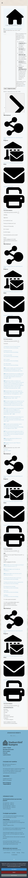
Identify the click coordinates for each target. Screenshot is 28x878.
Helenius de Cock (8, 350)
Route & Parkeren (7, 782)
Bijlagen (6, 595)
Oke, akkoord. (14, 869)
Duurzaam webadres (8, 210)
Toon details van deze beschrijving (11, 347)
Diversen (6, 590)
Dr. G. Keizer (7, 359)
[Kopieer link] (18, 213)
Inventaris (6, 449)
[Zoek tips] (16, 60)
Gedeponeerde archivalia (9, 586)
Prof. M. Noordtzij (8, 355)
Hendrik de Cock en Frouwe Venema (12, 346)
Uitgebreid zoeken (11, 88)
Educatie (5, 753)
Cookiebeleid (14, 854)
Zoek (5, 31)
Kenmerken (15, 122)
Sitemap (18, 852)
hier (24, 85)
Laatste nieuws (7, 754)
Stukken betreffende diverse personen (12, 577)
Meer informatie (14, 875)
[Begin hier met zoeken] (15, 16)
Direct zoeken (6, 751)
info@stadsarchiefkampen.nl (10, 764)
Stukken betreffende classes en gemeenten (13, 582)
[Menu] (4, 113)
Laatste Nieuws (7, 852)
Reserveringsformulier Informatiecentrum (12, 849)
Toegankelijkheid (7, 784)
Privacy (22, 852)
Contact (13, 852)
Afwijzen (14, 872)
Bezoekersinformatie (8, 749)
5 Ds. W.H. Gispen (7, 450)
